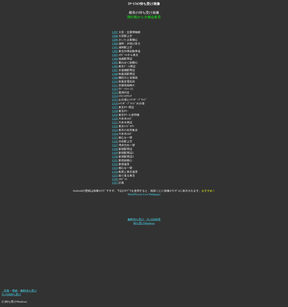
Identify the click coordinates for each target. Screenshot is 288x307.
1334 (115, 171)
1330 (115, 156)
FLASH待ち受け (11, 294)
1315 (115, 99)
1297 (115, 32)
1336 (115, 179)
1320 (115, 118)
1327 (115, 145)
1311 (115, 85)
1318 (115, 111)
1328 (115, 149)
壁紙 (14, 290)
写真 (5, 290)
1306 (115, 66)
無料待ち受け (28, 290)
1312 (115, 88)
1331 (115, 160)
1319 (115, 114)
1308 (115, 73)
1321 (115, 122)
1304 (115, 58)
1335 (115, 175)
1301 (115, 47)
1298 (115, 36)
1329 (115, 152)
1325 (115, 137)
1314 (115, 96)
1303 (115, 55)
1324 (115, 133)
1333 (115, 168)
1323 (115, 130)
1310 (115, 81)
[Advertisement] (144, 24)
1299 (115, 39)
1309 (115, 77)
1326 (115, 141)
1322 (115, 126)
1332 (115, 164)
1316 (115, 103)
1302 (115, 51)
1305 (115, 62)
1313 (115, 92)
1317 (115, 107)
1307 (115, 70)
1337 (115, 182)
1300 (115, 43)
